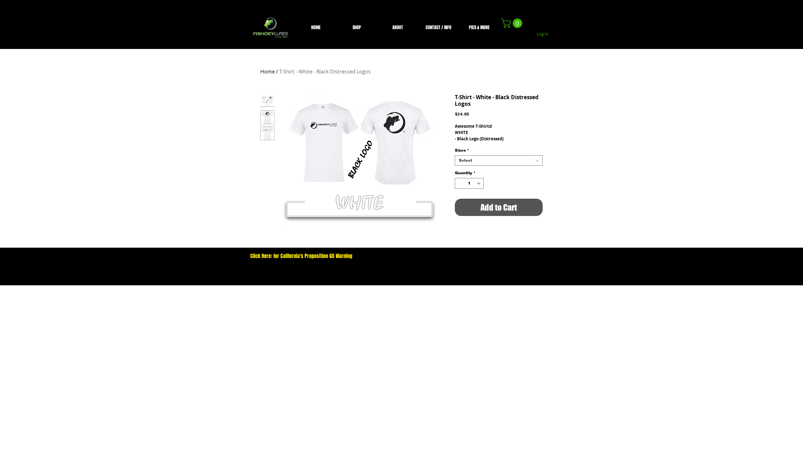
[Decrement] (459, 183)
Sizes (462, 150)
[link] (512, 23)
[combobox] (499, 160)
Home (267, 71)
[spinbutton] (469, 183)
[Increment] (479, 183)
